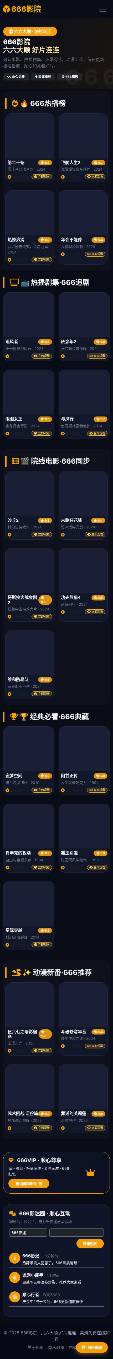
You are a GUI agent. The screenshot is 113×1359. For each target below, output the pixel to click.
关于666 (35, 1347)
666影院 (26, 9)
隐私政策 (56, 1347)
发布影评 (90, 1243)
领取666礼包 (30, 1183)
